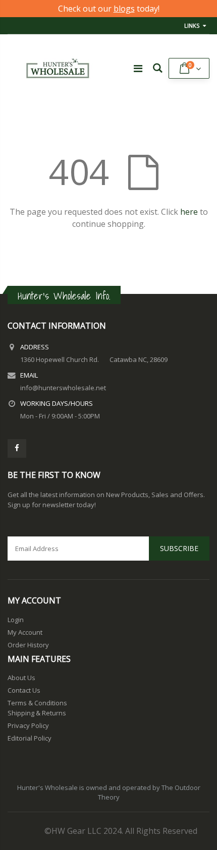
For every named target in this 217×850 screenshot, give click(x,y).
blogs (124, 8)
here (189, 211)
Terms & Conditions (37, 702)
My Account (25, 632)
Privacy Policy (28, 725)
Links (191, 25)
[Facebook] (17, 448)
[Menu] (138, 68)
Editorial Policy (29, 738)
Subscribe (179, 548)
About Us (21, 677)
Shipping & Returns (37, 712)
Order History (28, 644)
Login (16, 619)
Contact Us (24, 690)
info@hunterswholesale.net (63, 387)
